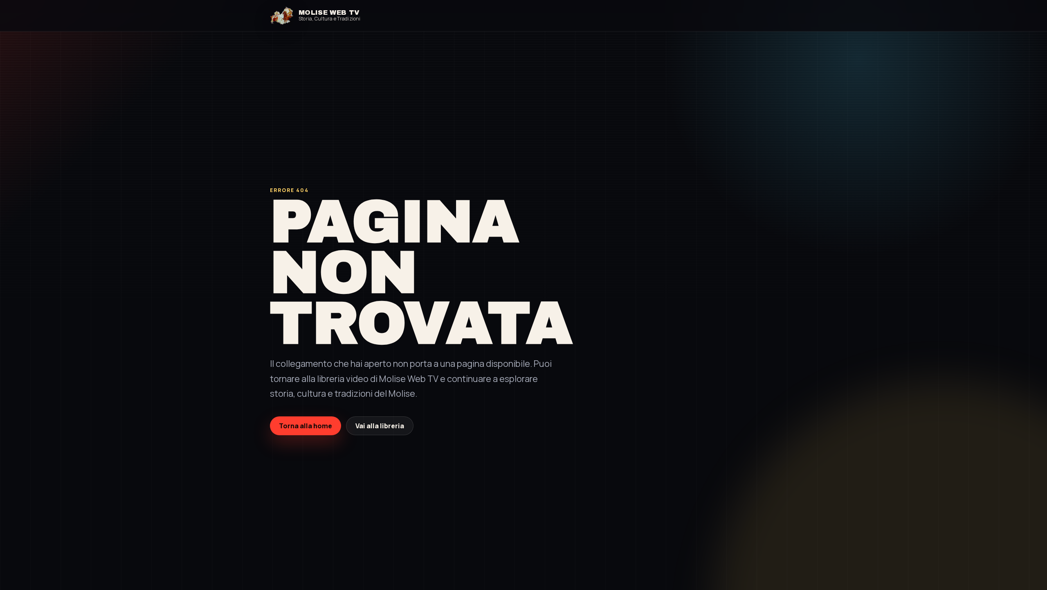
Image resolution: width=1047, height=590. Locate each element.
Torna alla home (305, 425)
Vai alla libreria (379, 425)
